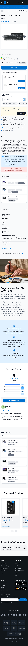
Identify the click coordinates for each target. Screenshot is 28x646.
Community (17, 563)
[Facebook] (5, 615)
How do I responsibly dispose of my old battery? (11, 548)
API (2, 573)
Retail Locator (18, 568)
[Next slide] (15, 531)
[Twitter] (8, 615)
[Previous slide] (12, 531)
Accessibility (4, 583)
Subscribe (23, 600)
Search (23, 63)
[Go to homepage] (9, 2)
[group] (3, 36)
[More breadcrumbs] (2, 11)
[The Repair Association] (26, 615)
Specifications (5, 210)
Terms (2, 587)
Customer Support (5, 566)
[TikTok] (2, 615)
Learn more (7, 169)
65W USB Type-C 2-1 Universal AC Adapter (15, 76)
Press (16, 573)
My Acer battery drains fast (10, 103)
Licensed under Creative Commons (14, 638)
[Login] (26, 2)
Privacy (3, 585)
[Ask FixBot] (24, 99)
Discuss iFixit (4, 568)
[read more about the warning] (22, 253)
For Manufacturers (19, 570)
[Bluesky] (20, 615)
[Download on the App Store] (21, 583)
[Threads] (23, 615)
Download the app (20, 580)
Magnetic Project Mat (12, 84)
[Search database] (19, 2)
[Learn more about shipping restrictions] (17, 58)
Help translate (12, 610)
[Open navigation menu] (1, 2)
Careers (3, 570)
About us (3, 563)
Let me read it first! (7, 602)
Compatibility (5, 176)
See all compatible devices (7, 205)
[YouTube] (14, 615)
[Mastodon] (17, 615)
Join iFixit (21, 113)
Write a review (15, 400)
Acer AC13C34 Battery (21, 11)
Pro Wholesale (18, 566)
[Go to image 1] (13, 48)
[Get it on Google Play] (21, 588)
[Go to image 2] (15, 48)
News (16, 575)
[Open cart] (22, 2)
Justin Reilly (8, 406)
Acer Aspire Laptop (9, 11)
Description (4, 137)
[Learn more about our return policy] (12, 130)
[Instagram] (11, 615)
